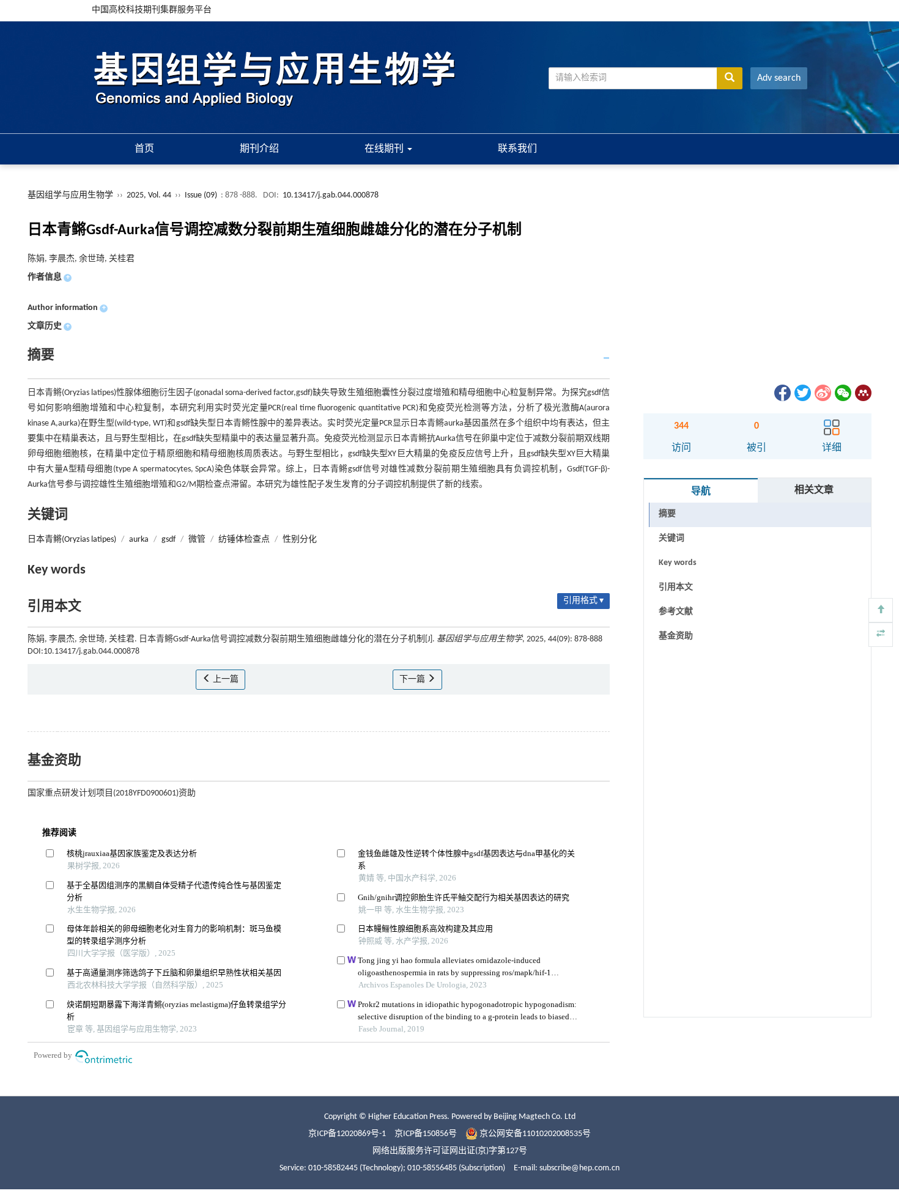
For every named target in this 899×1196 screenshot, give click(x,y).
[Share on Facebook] (781, 392)
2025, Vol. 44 (150, 195)
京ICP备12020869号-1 (347, 1134)
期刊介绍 (259, 149)
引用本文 (676, 587)
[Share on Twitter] (802, 392)
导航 (701, 491)
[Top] (880, 610)
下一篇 (413, 679)
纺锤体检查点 (244, 539)
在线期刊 (385, 149)
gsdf (168, 539)
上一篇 (225, 679)
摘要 (667, 514)
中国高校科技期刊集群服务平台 (152, 10)
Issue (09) (201, 195)
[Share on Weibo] (822, 392)
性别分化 (300, 539)
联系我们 (517, 149)
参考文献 (676, 611)
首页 (144, 149)
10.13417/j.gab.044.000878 (331, 195)
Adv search (779, 78)
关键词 (671, 538)
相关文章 (814, 490)
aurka (139, 539)
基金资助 (676, 636)
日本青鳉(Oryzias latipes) (72, 539)
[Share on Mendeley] (862, 392)
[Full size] (880, 634)
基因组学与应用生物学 (70, 195)
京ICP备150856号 (425, 1134)
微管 (196, 539)
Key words (678, 562)
